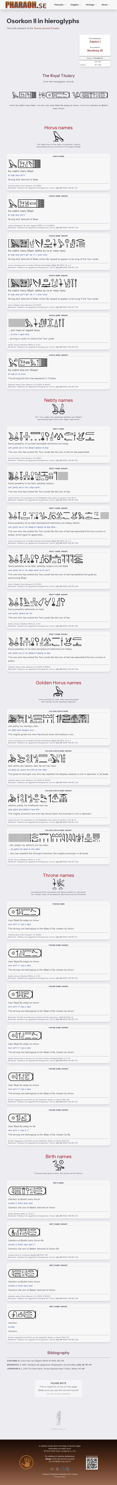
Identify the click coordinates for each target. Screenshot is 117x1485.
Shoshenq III (95, 50)
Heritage (90, 4)
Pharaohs (58, 4)
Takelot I (95, 41)
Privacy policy (60, 1477)
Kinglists (75, 4)
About (104, 4)
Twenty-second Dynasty (46, 28)
